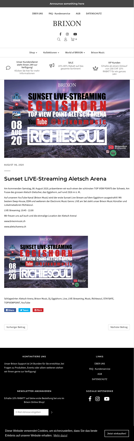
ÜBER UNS (37, 13)
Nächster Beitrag (119, 327)
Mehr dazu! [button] (60, 435)
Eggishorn (56, 298)
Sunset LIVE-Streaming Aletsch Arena (55, 178)
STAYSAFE (108, 298)
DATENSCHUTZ (94, 13)
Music (88, 298)
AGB (78, 13)
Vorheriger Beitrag (15, 327)
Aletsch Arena (26, 298)
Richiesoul (97, 298)
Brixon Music (98, 52)
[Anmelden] (65, 39)
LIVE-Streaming (76, 298)
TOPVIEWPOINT (12, 302)
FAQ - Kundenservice (59, 13)
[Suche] (58, 39)
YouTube (25, 302)
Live (65, 298)
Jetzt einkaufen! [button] (116, 433)
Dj (49, 298)
